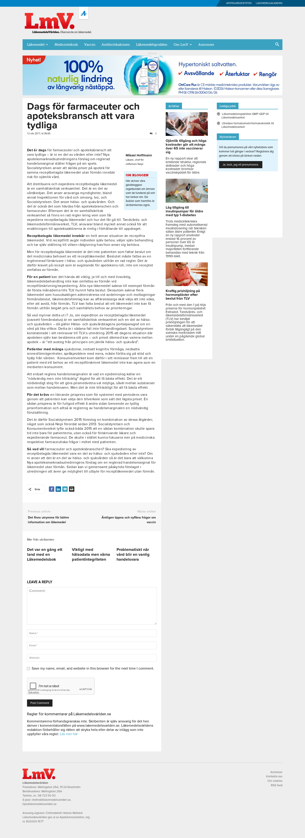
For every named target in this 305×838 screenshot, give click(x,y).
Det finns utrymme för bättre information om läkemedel (48, 520)
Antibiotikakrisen (116, 45)
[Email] (65, 489)
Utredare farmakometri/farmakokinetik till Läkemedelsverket (247, 125)
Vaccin (89, 45)
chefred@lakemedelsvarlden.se (51, 800)
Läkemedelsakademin (269, 3)
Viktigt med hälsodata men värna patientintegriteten (91, 554)
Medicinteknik (66, 45)
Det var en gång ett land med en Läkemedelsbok (44, 554)
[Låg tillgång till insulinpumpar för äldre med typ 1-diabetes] (187, 201)
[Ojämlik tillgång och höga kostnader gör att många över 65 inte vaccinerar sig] (187, 135)
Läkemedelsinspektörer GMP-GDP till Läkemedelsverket (245, 115)
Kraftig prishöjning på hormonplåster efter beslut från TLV (183, 295)
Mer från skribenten (40, 539)
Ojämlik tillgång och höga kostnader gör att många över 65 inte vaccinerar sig (186, 146)
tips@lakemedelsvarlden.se (39, 804)
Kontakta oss (274, 776)
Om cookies (274, 781)
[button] (277, 44)
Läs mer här (69, 734)
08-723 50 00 (47, 795)
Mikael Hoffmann (139, 155)
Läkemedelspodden (151, 45)
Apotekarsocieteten (239, 3)
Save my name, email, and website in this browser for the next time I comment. (93, 668)
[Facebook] (51, 489)
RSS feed (276, 785)
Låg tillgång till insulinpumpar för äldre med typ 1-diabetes (184, 211)
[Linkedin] (58, 489)
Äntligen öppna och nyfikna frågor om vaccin (129, 520)
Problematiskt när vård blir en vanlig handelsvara (133, 554)
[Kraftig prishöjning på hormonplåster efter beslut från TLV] (187, 285)
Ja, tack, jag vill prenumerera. (241, 164)
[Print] (71, 489)
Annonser (206, 45)
